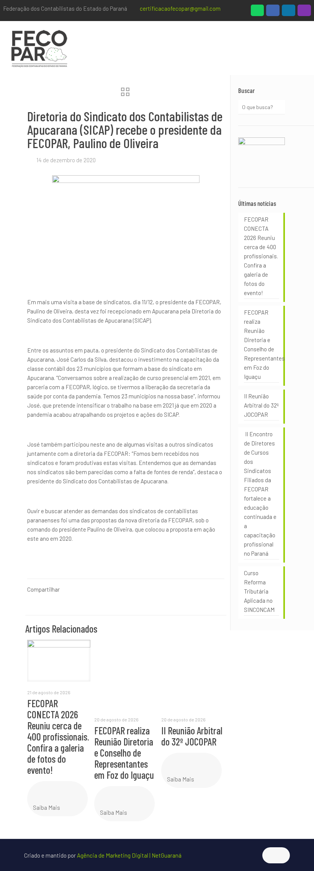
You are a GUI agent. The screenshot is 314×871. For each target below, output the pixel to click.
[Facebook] (273, 12)
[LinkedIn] (288, 12)
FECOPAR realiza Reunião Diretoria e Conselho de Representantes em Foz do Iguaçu (124, 752)
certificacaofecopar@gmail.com (180, 8)
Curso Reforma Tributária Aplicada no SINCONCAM (259, 591)
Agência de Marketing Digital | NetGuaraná (129, 855)
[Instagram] (304, 12)
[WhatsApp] (257, 12)
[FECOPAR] (39, 48)
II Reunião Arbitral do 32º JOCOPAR (191, 735)
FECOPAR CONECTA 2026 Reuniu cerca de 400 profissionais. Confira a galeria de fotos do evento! (58, 736)
